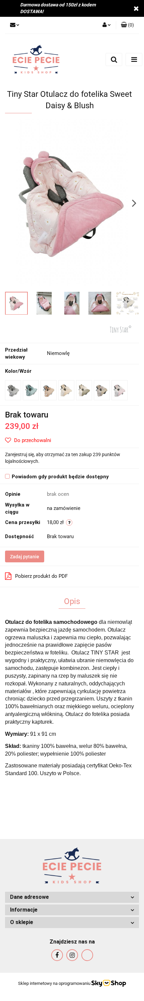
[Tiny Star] (120, 328)
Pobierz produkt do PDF (41, 576)
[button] (72, 897)
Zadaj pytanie (24, 556)
